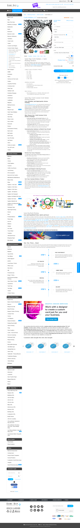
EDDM (9, 71)
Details (25, 56)
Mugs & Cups (14, 109)
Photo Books (10, 441)
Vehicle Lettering (11, 358)
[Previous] (25, 34)
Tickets (9, 149)
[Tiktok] (42, 506)
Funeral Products (11, 457)
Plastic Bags (10, 219)
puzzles (9, 221)
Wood (9, 383)
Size (54, 24)
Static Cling (10, 351)
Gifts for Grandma (12, 418)
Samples (9, 462)
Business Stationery (12, 36)
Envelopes (10, 74)
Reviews (34, 56)
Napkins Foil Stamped (13, 194)
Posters (9, 126)
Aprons (9, 246)
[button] (18, 476)
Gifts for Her (10, 399)
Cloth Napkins (11, 163)
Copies (9, 43)
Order (25, 216)
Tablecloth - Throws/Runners (14, 353)
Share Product (70, 20)
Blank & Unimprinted (12, 450)
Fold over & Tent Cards (13, 78)
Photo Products (11, 444)
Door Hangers (11, 69)
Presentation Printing (12, 128)
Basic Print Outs (11, 22)
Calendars (10, 38)
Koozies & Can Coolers (13, 175)
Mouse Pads (10, 179)
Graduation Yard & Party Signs (14, 460)
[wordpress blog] (42, 510)
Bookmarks (10, 26)
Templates (30, 56)
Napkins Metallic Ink (12, 201)
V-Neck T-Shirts (11, 293)
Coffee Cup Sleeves (12, 168)
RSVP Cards (10, 135)
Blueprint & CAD (11, 306)
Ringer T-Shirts (11, 275)
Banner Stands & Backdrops (14, 301)
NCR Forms (10, 114)
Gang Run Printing (12, 83)
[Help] (66, 34)
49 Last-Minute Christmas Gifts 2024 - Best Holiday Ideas (13, 426)
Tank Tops (10, 286)
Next (74, 346)
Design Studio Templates (13, 455)
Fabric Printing (11, 325)
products (56, 225)
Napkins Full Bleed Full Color (14, 196)
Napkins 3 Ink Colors (12, 189)
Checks (9, 161)
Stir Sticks (10, 228)
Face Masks (14, 256)
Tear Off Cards (11, 147)
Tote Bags (14, 288)
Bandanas (10, 249)
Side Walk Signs (11, 346)
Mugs (14, 182)
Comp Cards (10, 41)
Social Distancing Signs (14, 464)
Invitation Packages (12, 93)
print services (50, 225)
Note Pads (10, 116)
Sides (55, 39)
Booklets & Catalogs (14, 24)
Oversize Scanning (12, 334)
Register (16, 491)
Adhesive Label (11, 369)
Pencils (9, 212)
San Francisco (58, 219)
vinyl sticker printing (35, 64)
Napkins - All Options (12, 191)
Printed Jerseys (11, 272)
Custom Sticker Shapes (13, 48)
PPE (8, 270)
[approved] (67, 519)
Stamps (9, 226)
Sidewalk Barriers (11, 349)
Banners (14, 304)
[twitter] (38, 506)
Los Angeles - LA (47, 219)
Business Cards (14, 33)
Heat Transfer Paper (12, 376)
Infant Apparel (11, 258)
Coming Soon (11, 453)
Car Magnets (10, 318)
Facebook (14, 484)
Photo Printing (11, 339)
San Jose (41, 220)
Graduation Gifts (11, 414)
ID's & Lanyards (11, 172)
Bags (9, 19)
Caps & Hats (10, 253)
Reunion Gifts (11, 409)
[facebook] (31, 506)
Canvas (9, 316)
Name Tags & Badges (12, 112)
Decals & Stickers (14, 320)
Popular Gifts (14, 392)
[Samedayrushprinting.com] (12, 6)
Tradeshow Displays (12, 356)
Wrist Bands (14, 240)
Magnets (9, 102)
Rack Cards (10, 130)
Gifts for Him (11, 402)
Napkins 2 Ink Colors (12, 186)
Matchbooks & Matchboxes (14, 177)
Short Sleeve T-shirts (14, 281)
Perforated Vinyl (11, 337)
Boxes (9, 158)
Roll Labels (10, 133)
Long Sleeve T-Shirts (12, 263)
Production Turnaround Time (60, 34)
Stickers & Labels (14, 145)
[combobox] (63, 32)
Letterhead (10, 97)
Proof (55, 50)
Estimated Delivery (57, 66)
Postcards (10, 123)
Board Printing (11, 309)
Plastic (9, 381)
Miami (38, 220)
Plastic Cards (10, 119)
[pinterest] (38, 510)
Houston (63, 219)
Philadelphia (33, 220)
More (38, 56)
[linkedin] (34, 510)
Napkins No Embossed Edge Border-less (14, 204)
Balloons (9, 156)
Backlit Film (10, 299)
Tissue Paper (10, 230)
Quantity (55, 29)
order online (48, 226)
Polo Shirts (10, 268)
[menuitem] (9, 10)
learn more (46, 222)
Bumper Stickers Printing (13, 311)
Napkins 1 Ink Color (14, 184)
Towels (9, 290)
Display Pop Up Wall (12, 323)
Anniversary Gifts (11, 407)
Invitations (10, 95)
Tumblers (10, 233)
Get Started (63, 71)
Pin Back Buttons (14, 216)
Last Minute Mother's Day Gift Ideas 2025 (14, 431)
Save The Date (11, 138)
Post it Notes (10, 121)
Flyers (9, 76)
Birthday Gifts (11, 411)
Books (9, 29)
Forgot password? (18, 479)
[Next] (51, 34)
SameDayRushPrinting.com (31, 104)
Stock (55, 45)
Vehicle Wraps (11, 360)
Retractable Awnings (12, 344)
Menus (9, 107)
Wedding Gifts (11, 395)
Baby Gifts (10, 404)
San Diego (46, 220)
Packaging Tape (11, 207)
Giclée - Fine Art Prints (13, 332)
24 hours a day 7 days (60, 216)
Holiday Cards (11, 90)
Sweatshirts (10, 283)
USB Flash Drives (11, 235)
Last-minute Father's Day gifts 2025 (14, 434)
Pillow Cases (10, 265)
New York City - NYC (39, 219)
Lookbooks (10, 100)
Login (11, 479)
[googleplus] (54, 516)
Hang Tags (10, 88)
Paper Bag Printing (12, 209)
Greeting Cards (11, 86)
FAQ (44, 56)
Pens (9, 214)
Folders (9, 81)
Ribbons (9, 223)
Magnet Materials (12, 379)
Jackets (9, 260)
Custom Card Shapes (12, 45)
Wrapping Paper (11, 237)
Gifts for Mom (11, 397)
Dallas (66, 219)
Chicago (53, 219)
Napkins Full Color (14, 198)
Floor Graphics (11, 330)
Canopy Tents (11, 313)
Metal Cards (10, 17)
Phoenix (29, 220)
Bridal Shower (11, 416)
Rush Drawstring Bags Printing (13, 278)
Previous (23, 346)
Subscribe (70, 505)
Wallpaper (10, 363)
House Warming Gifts (12, 390)
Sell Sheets (10, 140)
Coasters (10, 165)
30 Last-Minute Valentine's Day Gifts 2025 (14, 422)
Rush (42, 56)
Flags (9, 327)
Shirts (9, 142)
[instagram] (34, 506)
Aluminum (10, 372)
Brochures (10, 31)
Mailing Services (11, 104)
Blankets (9, 251)
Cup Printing (10, 170)
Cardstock (10, 374)
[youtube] (31, 510)
